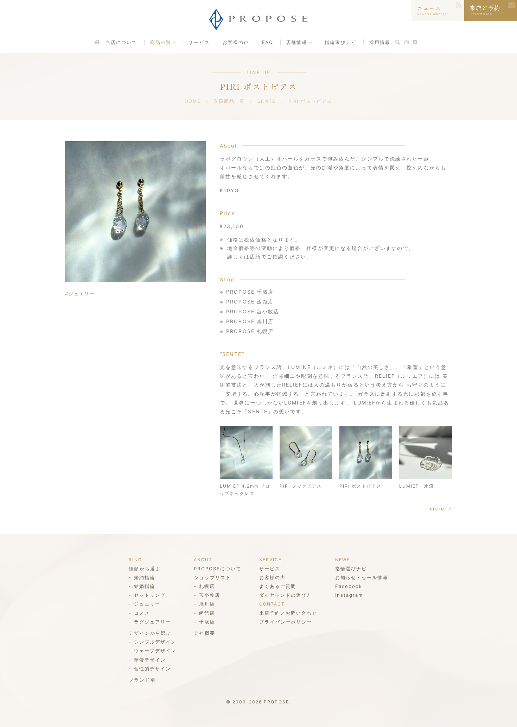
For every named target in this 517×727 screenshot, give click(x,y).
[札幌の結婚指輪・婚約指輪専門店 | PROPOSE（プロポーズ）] (258, 24)
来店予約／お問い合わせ (288, 613)
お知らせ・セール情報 (361, 577)
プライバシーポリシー (285, 622)
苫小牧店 (209, 595)
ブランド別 (142, 680)
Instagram (349, 595)
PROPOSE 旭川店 (250, 321)
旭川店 (207, 604)
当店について (122, 42)
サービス (199, 42)
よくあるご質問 (277, 586)
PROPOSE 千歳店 (250, 292)
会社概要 (204, 633)
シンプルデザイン (155, 642)
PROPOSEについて (217, 568)
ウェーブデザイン (155, 650)
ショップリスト (212, 577)
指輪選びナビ (341, 42)
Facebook (349, 586)
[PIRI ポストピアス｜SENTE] (135, 211)
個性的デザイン (152, 668)
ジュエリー (82, 293)
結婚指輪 (144, 586)
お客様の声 (236, 42)
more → (441, 509)
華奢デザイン (150, 660)
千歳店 (207, 622)
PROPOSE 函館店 (250, 302)
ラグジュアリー (152, 622)
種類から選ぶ (145, 568)
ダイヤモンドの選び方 (285, 595)
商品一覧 (160, 42)
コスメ (142, 613)
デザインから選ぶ (150, 633)
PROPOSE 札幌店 (250, 331)
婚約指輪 (144, 577)
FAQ (267, 42)
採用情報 (379, 42)
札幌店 (207, 586)
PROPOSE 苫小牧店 (252, 311)
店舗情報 (296, 42)
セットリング (150, 595)
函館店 (207, 613)
